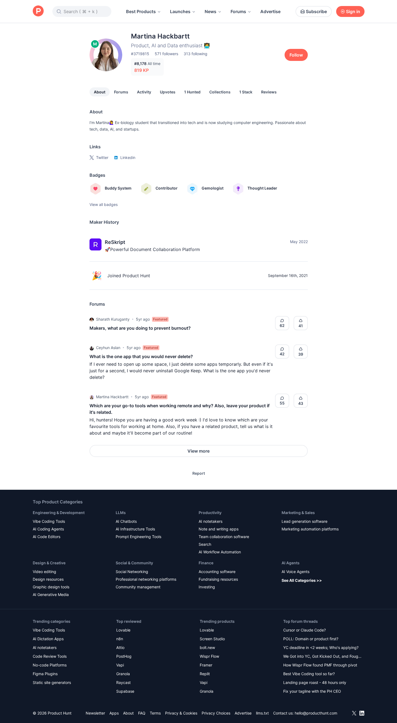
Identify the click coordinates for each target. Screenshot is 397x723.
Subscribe (316, 11)
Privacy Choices (216, 713)
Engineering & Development (59, 512)
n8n (119, 638)
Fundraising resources (218, 579)
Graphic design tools (51, 587)
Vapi (120, 665)
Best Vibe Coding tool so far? (309, 673)
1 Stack (245, 92)
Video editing (44, 571)
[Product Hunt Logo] (38, 11)
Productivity (210, 512)
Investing (207, 587)
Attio (120, 647)
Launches (180, 11)
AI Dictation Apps (48, 638)
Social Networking (132, 571)
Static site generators (52, 682)
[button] (91, 319)
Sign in (353, 11)
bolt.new (207, 647)
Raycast (123, 682)
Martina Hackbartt (112, 396)
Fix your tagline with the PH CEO (312, 691)
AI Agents (291, 562)
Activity (144, 92)
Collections (220, 92)
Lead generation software (304, 521)
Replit (205, 673)
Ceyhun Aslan (108, 347)
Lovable (123, 630)
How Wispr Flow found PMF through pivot (320, 665)
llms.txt (262, 713)
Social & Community (134, 562)
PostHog (124, 656)
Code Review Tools (50, 656)
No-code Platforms (50, 665)
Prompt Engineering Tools (138, 536)
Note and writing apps (218, 529)
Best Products (141, 11)
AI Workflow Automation (220, 552)
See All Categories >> (302, 580)
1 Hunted (192, 92)
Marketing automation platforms (310, 529)
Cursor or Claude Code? (304, 630)
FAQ (141, 713)
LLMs (121, 512)
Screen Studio (212, 638)
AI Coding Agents (48, 529)
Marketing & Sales (298, 512)
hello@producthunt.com (316, 713)
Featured (160, 319)
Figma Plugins (45, 673)
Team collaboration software (224, 536)
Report (198, 473)
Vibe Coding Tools (49, 521)
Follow (296, 55)
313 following (195, 53)
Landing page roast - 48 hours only (314, 682)
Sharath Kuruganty (113, 319)
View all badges (103, 204)
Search (205, 544)
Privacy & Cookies (181, 713)
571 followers (166, 53)
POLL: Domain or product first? (310, 638)
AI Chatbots (126, 521)
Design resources (48, 579)
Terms (155, 713)
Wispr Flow (209, 656)
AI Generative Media (51, 594)
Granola (123, 673)
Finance (206, 562)
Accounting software (217, 571)
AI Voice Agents (295, 571)
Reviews (269, 92)
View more (198, 451)
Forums (238, 11)
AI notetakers (210, 521)
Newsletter (95, 713)
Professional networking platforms (146, 579)
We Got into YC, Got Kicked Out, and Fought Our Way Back (322, 657)
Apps (114, 713)
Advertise (270, 11)
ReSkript (115, 242)
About (99, 92)
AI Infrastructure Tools (135, 529)
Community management (138, 587)
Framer (206, 665)
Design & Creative (49, 562)
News (210, 11)
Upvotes (167, 92)
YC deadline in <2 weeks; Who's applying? (321, 647)
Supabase (125, 691)
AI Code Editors (46, 536)
